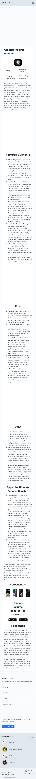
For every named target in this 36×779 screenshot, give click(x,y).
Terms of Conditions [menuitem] (8, 774)
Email (5, 693)
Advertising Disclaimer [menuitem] (8, 777)
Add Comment (8, 704)
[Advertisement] (18, 25)
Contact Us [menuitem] (13, 770)
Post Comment (8, 726)
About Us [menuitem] (4, 770)
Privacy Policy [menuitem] (6, 772)
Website (5, 698)
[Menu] (33, 3)
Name (5, 687)
